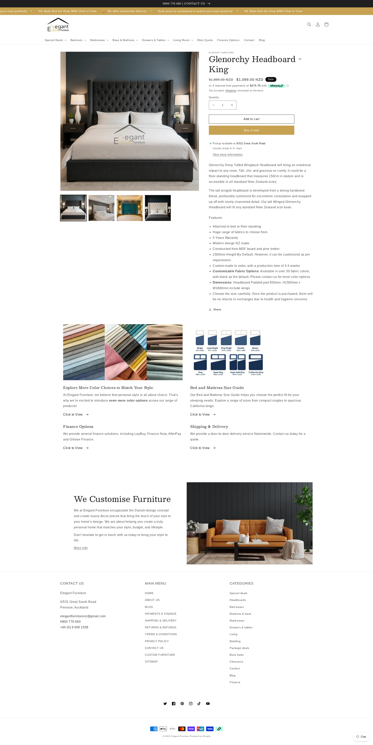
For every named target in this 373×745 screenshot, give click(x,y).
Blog (232, 675)
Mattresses (237, 620)
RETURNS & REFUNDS (160, 627)
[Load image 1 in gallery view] (73, 208)
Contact (235, 668)
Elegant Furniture (180, 736)
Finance (235, 682)
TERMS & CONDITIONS (161, 634)
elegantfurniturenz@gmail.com (83, 616)
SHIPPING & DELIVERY (160, 620)
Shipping (230, 90)
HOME (149, 593)
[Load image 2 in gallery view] (101, 208)
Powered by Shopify (200, 736)
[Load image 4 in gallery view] (158, 208)
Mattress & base (240, 613)
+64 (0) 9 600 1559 (74, 627)
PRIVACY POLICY (157, 641)
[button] (55, 40)
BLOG (149, 606)
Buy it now (251, 130)
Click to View (73, 414)
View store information (228, 154)
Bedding (235, 641)
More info (81, 548)
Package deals (239, 648)
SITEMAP (151, 661)
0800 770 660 (70, 621)
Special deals (239, 593)
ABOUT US (152, 599)
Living (234, 634)
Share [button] (217, 309)
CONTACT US (154, 648)
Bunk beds (237, 654)
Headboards (238, 599)
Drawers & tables (241, 627)
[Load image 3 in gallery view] (130, 208)
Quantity (214, 97)
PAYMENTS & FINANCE (161, 613)
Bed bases (237, 606)
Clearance (236, 661)
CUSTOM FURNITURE (160, 654)
